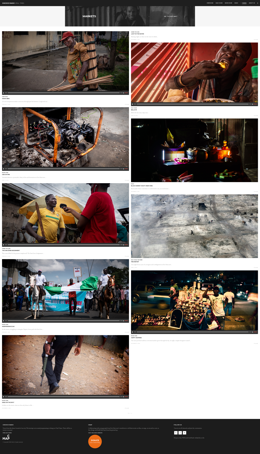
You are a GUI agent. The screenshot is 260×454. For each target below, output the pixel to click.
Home (165, 16)
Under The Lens (135, 31)
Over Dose (5, 96)
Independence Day (8, 326)
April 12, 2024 (5, 180)
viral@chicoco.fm (199, 438)
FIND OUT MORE (7, 432)
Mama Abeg (6, 98)
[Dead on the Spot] (65, 367)
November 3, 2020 (6, 408)
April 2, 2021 (134, 267)
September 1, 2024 (135, 39)
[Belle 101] (194, 74)
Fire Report (135, 262)
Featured (139, 259)
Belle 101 (134, 110)
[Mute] (123, 93)
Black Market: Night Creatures (142, 186)
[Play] (3, 93)
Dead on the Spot (8, 402)
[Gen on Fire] (65, 139)
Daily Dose (134, 107)
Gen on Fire (6, 174)
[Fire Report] (194, 226)
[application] (65, 93)
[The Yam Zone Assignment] (65, 215)
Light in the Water (137, 34)
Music (132, 183)
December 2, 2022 (135, 191)
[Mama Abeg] (65, 63)
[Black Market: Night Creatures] (194, 150)
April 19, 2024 (134, 115)
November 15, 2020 (135, 343)
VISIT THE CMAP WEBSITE (95, 432)
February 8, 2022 (6, 256)
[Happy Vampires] (194, 302)
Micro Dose (5, 172)
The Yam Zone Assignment (11, 250)
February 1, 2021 (6, 332)
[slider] (126, 93)
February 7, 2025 (6, 104)
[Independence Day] (65, 291)
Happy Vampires (136, 337)
